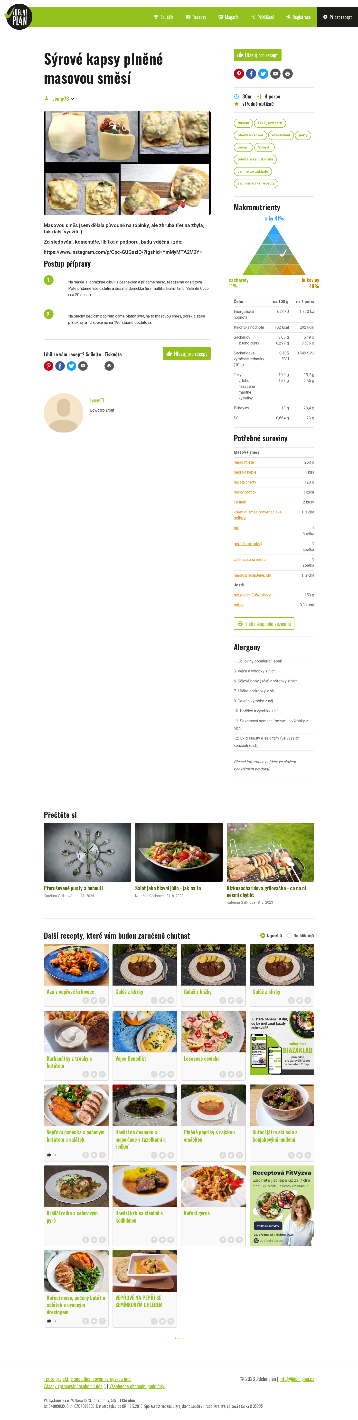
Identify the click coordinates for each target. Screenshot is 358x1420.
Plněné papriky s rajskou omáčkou (209, 1135)
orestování (281, 135)
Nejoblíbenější (304, 935)
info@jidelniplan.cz (297, 1378)
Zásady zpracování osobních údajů (75, 1386)
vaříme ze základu (253, 171)
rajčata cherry (245, 482)
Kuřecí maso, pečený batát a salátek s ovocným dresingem (76, 1304)
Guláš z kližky (129, 991)
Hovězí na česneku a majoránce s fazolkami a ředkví (140, 1139)
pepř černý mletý (248, 543)
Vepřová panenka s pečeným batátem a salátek (75, 1135)
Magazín (228, 17)
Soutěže (164, 17)
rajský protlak (245, 492)
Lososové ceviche (202, 1058)
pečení (243, 147)
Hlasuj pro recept (186, 353)
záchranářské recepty (256, 183)
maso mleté (244, 462)
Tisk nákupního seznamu (264, 623)
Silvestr (264, 147)
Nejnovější (274, 935)
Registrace (298, 17)
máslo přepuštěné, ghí (252, 575)
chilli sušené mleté (250, 559)
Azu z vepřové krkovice (70, 991)
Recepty (196, 17)
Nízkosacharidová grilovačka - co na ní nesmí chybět (266, 891)
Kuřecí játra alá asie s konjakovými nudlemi (275, 1135)
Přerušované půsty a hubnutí (73, 888)
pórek (239, 605)
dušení (243, 123)
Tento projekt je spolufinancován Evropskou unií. (87, 1378)
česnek (240, 502)
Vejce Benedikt (130, 1058)
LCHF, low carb (270, 123)
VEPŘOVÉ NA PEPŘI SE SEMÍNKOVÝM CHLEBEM (138, 1301)
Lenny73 (60, 98)
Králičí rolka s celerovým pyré (72, 1216)
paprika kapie (245, 472)
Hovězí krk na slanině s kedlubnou (139, 1216)
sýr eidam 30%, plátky (252, 595)
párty (303, 135)
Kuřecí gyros (197, 1213)
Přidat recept (337, 17)
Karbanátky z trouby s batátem (69, 1061)
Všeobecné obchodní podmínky (137, 1386)
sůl (236, 528)
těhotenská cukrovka (255, 159)
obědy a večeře (250, 135)
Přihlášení (262, 17)
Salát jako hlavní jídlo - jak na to (168, 888)
